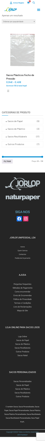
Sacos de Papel (15, 121)
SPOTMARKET (22, 435)
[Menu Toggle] (38, 9)
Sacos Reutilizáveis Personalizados (18, 418)
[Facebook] (19, 218)
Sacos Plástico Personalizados (15, 414)
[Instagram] (25, 218)
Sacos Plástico (35, 410)
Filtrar (7, 161)
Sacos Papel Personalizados (19, 410)
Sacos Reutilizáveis (17, 136)
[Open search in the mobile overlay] (33, 3)
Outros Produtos (16, 144)
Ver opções (22, 50)
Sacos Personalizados (26, 407)
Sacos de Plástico (16, 128)
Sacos (16, 407)
